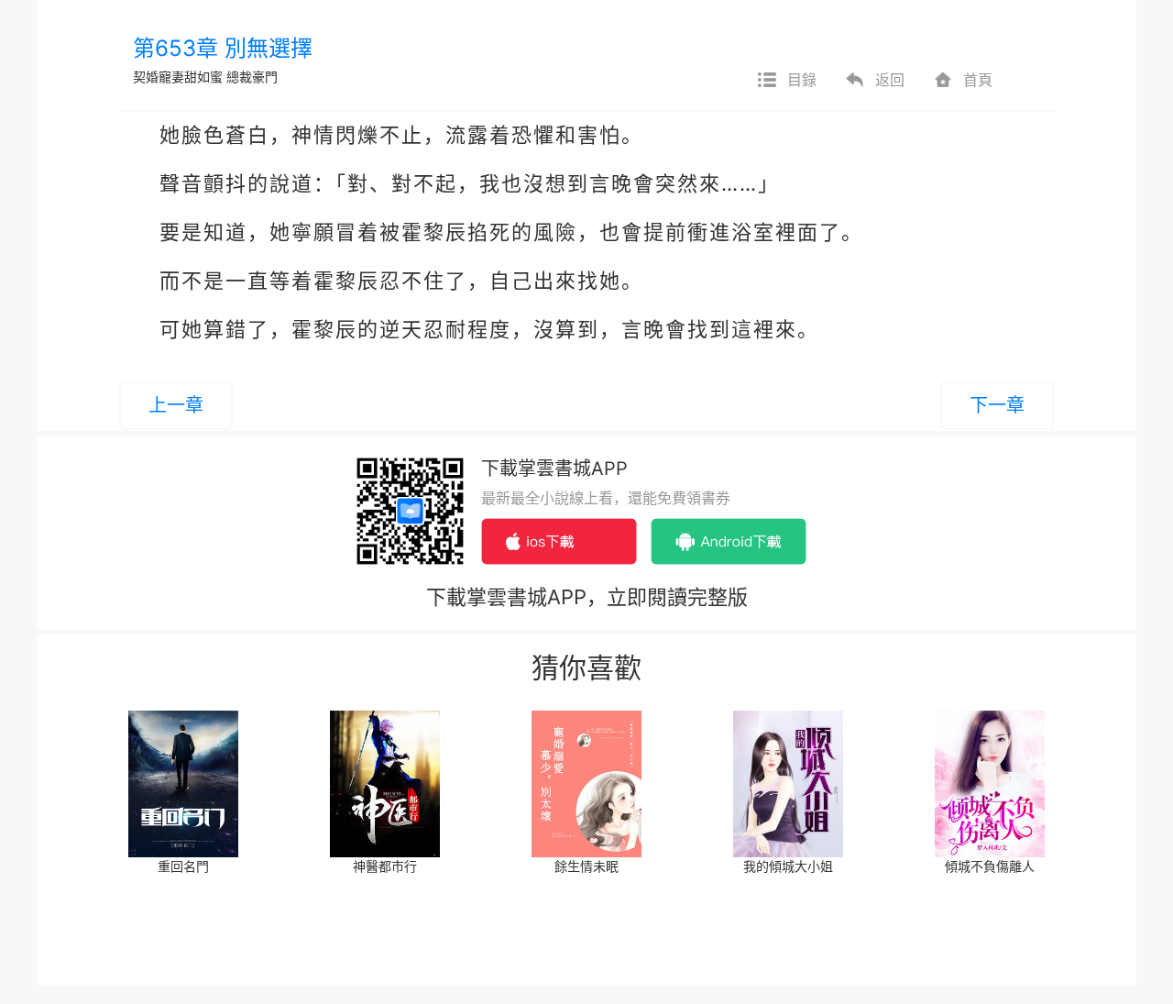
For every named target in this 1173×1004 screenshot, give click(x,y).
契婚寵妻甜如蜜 (178, 76)
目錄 (802, 80)
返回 (889, 80)
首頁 (977, 80)
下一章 (997, 405)
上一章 (175, 405)
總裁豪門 (252, 76)
